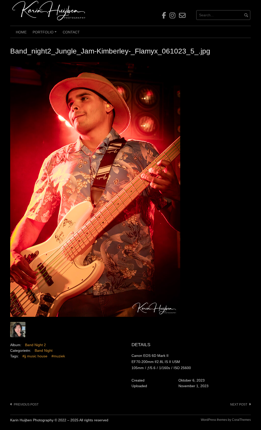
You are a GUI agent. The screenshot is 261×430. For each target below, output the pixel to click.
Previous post (26, 404)
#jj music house (34, 356)
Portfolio (45, 34)
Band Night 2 (35, 345)
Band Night (44, 350)
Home (21, 32)
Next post (238, 404)
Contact (71, 32)
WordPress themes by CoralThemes (226, 420)
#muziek (58, 356)
